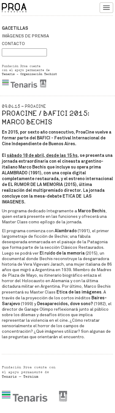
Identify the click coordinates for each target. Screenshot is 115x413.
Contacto (13, 43)
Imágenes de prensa (25, 36)
